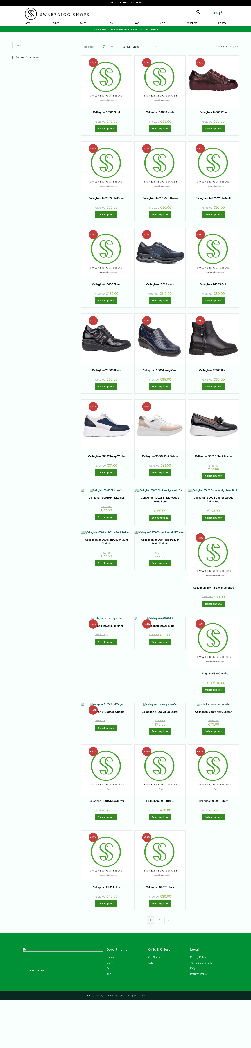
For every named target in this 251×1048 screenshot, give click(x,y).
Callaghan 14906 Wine (213, 112)
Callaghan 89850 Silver (213, 800)
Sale (162, 22)
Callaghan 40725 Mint (160, 625)
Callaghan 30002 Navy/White (106, 456)
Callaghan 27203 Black (213, 370)
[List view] (112, 47)
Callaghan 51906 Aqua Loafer (159, 711)
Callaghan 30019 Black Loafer (213, 456)
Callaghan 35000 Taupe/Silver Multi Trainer (160, 541)
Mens (83, 22)
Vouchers (191, 22)
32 (227, 46)
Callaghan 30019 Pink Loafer (106, 497)
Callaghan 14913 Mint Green (160, 198)
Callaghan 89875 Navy (160, 887)
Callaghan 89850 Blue (160, 800)
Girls (110, 22)
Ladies (55, 22)
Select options (106, 128)
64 (231, 46)
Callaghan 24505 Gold (213, 284)
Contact (222, 22)
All (236, 46)
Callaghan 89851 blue (106, 887)
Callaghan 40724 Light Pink (106, 625)
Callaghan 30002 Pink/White (160, 456)
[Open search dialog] (196, 13)
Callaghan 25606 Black (106, 370)
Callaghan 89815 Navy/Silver (106, 800)
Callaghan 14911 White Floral (106, 198)
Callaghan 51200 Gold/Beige (106, 711)
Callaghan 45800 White (213, 673)
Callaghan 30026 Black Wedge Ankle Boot (160, 499)
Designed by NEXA (136, 995)
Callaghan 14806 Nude (160, 112)
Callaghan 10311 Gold (106, 112)
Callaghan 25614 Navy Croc (160, 370)
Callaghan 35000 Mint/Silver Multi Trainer (106, 541)
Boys (136, 22)
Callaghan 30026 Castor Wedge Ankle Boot (213, 499)
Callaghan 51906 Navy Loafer (213, 711)
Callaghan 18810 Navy (160, 284)
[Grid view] (104, 47)
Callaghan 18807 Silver (106, 284)
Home (27, 22)
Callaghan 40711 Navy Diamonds (213, 587)
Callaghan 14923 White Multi (214, 198)
